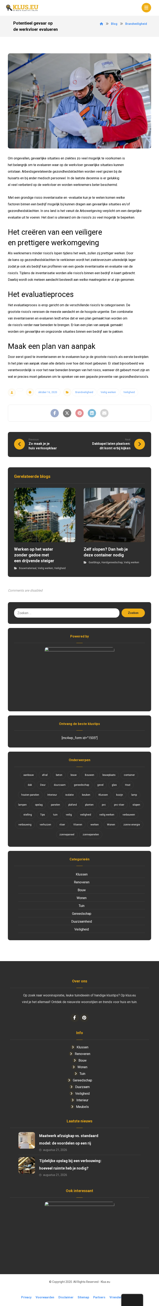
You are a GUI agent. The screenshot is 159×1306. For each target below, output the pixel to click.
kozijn (119, 794)
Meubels (82, 1107)
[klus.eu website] (22, 7)
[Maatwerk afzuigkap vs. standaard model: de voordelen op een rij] (26, 1140)
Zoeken (133, 613)
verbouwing (24, 824)
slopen (136, 804)
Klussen (103, 794)
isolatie (69, 794)
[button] (146, 7)
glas (114, 784)
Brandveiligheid (84, 392)
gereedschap (81, 784)
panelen (55, 804)
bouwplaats (109, 775)
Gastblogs (94, 562)
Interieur (52, 794)
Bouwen (89, 775)
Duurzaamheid (81, 921)
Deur (43, 784)
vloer (62, 824)
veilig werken (106, 814)
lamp (134, 794)
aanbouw (28, 775)
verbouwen (129, 814)
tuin (55, 814)
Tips (42, 814)
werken (94, 824)
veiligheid (85, 814)
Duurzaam (82, 1087)
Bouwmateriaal (27, 568)
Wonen (111, 824)
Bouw (82, 890)
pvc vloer (119, 804)
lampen (22, 804)
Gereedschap (81, 914)
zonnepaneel (66, 834)
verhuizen (45, 824)
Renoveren (81, 882)
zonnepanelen (91, 834)
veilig (69, 814)
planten (89, 804)
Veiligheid (129, 392)
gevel (100, 784)
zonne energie (131, 824)
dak (30, 784)
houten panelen (30, 794)
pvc (104, 804)
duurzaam (60, 784)
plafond (72, 804)
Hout (127, 784)
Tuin (81, 906)
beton (59, 775)
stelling (27, 814)
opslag (39, 804)
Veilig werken (108, 392)
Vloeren (77, 824)
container (129, 775)
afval (45, 775)
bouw (74, 775)
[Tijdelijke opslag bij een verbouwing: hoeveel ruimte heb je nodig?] (26, 1165)
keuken (86, 794)
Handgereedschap (112, 562)
